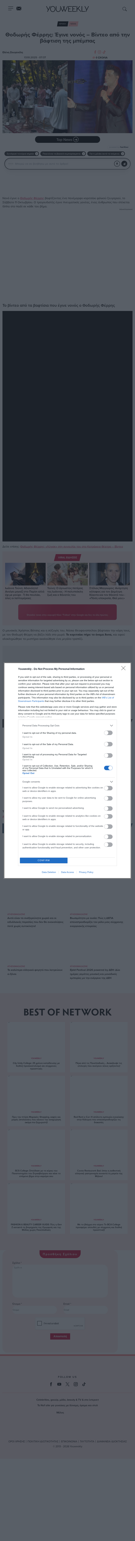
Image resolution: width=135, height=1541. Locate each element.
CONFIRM (44, 860)
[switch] (108, 733)
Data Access (67, 872)
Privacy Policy (86, 872)
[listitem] (67, 725)
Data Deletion (49, 872)
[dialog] (67, 770)
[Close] (124, 669)
